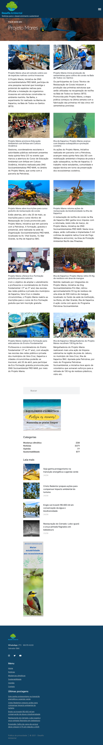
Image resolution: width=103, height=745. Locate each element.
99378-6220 (28, 645)
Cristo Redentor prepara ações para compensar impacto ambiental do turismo (60, 489)
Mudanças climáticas (16, 676)
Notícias (11, 672)
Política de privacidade (17, 735)
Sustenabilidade (14, 679)
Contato (11, 686)
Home (10, 668)
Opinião (11, 683)
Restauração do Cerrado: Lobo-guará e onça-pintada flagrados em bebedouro (61, 526)
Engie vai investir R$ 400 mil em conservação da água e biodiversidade (58, 508)
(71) (19, 645)
